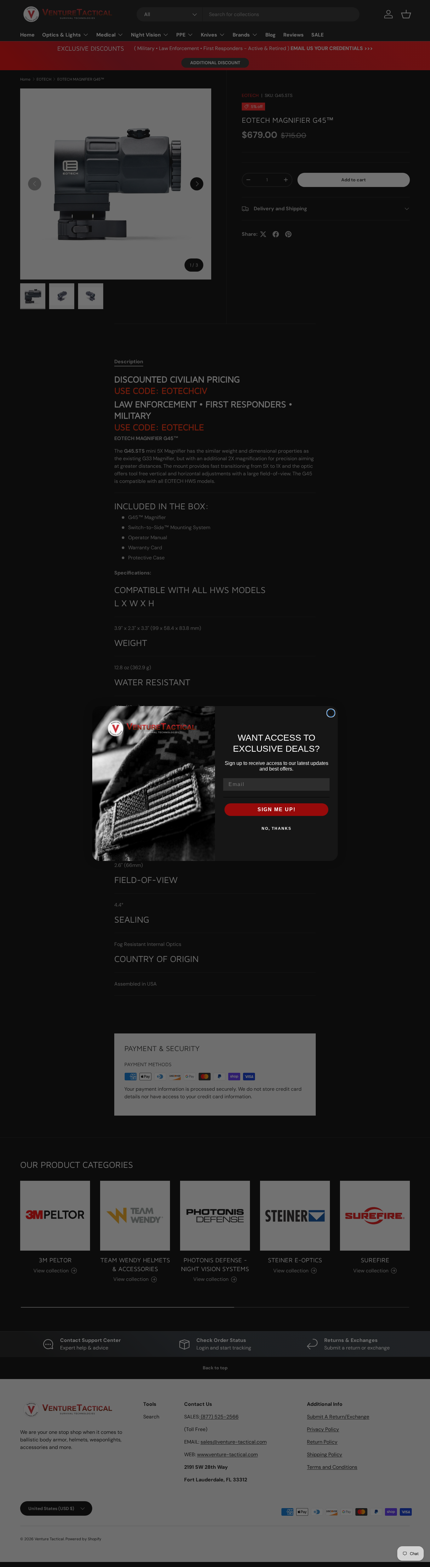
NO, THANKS (276, 828)
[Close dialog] (331, 713)
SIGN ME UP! (276, 809)
